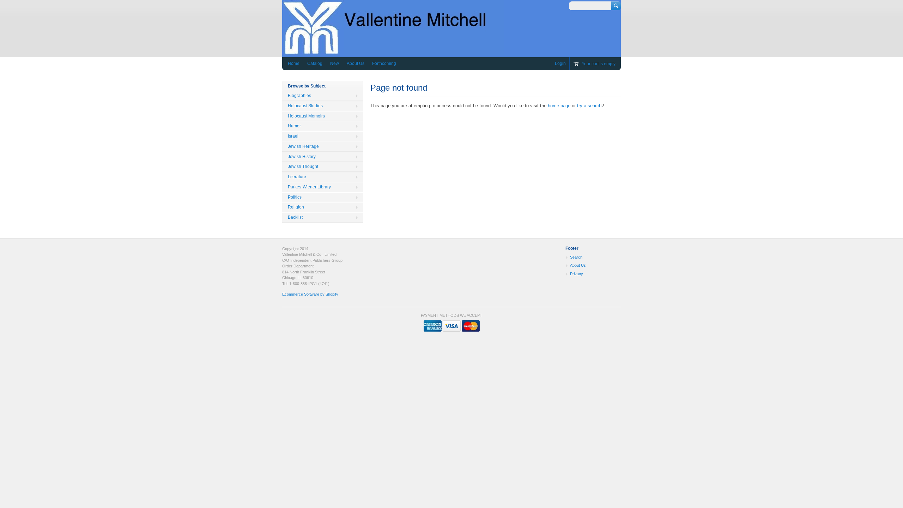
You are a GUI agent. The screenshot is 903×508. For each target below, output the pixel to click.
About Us (355, 63)
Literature (297, 176)
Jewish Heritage (303, 146)
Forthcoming (384, 63)
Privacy (576, 274)
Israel (293, 136)
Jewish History (302, 156)
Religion (296, 207)
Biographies (299, 95)
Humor (294, 125)
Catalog (314, 63)
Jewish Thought (303, 166)
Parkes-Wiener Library (309, 187)
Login (560, 63)
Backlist (295, 217)
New (334, 63)
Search (576, 257)
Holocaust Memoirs (306, 116)
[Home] (393, 52)
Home (293, 63)
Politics (295, 197)
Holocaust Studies (305, 105)
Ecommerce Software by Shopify (310, 294)
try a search (589, 105)
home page (559, 105)
